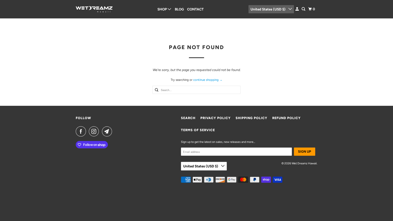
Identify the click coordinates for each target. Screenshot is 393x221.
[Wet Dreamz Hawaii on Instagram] (95, 131)
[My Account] (297, 9)
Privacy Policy (215, 118)
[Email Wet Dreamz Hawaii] (108, 131)
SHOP (162, 9)
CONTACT (195, 9)
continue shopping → (207, 80)
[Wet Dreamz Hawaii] (94, 9)
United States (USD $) (268, 9)
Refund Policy (286, 118)
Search (188, 118)
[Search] (304, 9)
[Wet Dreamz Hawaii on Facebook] (82, 131)
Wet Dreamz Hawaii (304, 163)
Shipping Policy (251, 118)
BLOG (179, 9)
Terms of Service (198, 130)
